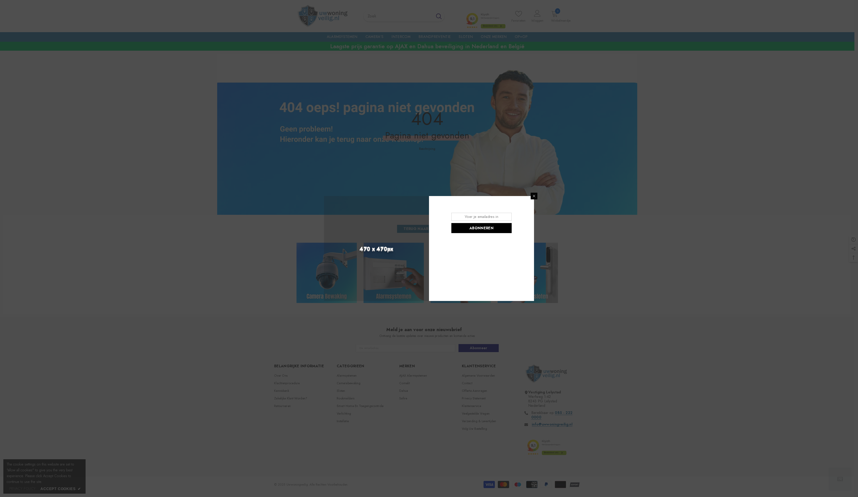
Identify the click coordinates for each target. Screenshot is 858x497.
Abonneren (481, 228)
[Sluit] (534, 196)
